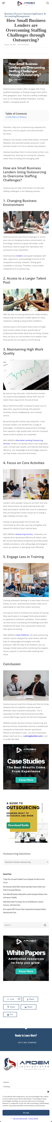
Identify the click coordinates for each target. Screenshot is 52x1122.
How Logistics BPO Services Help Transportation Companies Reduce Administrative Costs (24, 911)
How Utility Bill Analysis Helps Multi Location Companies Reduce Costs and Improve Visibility (25, 896)
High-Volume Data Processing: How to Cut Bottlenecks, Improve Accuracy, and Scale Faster (23, 903)
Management (23, 16)
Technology (6, 1086)
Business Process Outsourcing (19, 13)
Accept (26, 1113)
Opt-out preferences (20, 1118)
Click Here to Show (16, 117)
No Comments (23, 44)
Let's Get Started (27, 1043)
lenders (19, 256)
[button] (48, 1091)
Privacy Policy (33, 1118)
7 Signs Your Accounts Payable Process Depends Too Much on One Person (24, 881)
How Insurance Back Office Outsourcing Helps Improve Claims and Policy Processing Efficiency (24, 888)
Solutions (6, 1082)
